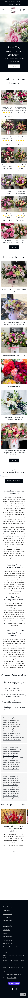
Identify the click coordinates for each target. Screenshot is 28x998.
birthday (8, 529)
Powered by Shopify (21, 997)
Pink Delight (7, 240)
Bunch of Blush (20, 240)
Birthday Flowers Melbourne (13, 355)
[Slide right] (17, 852)
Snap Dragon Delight (20, 164)
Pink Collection (20, 191)
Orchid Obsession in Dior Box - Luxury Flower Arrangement (20, 108)
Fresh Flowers (13, 386)
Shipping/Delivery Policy (10, 947)
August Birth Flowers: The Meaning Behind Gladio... (13, 828)
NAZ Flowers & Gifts (11, 997)
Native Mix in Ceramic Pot (20, 137)
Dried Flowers (7, 914)
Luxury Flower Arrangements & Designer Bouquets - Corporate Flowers (14, 453)
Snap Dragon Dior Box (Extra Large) (7, 137)
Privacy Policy (7, 940)
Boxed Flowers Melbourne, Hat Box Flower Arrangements (14, 323)
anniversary (17, 591)
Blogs (5, 933)
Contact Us (6, 930)
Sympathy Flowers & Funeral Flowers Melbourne (14, 419)
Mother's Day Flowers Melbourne (14, 289)
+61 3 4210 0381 (11, 977)
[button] (3, 10)
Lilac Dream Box (7, 213)
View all (14, 247)
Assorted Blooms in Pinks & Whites (7, 165)
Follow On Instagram (14, 480)
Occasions (6, 917)
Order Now (14, 66)
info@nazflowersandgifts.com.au (12, 974)
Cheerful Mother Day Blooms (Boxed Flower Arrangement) (7, 108)
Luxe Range (6, 910)
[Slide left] (10, 852)
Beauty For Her (20, 213)
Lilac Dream (7, 191)
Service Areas (7, 936)
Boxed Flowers (7, 920)
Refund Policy (7, 943)
